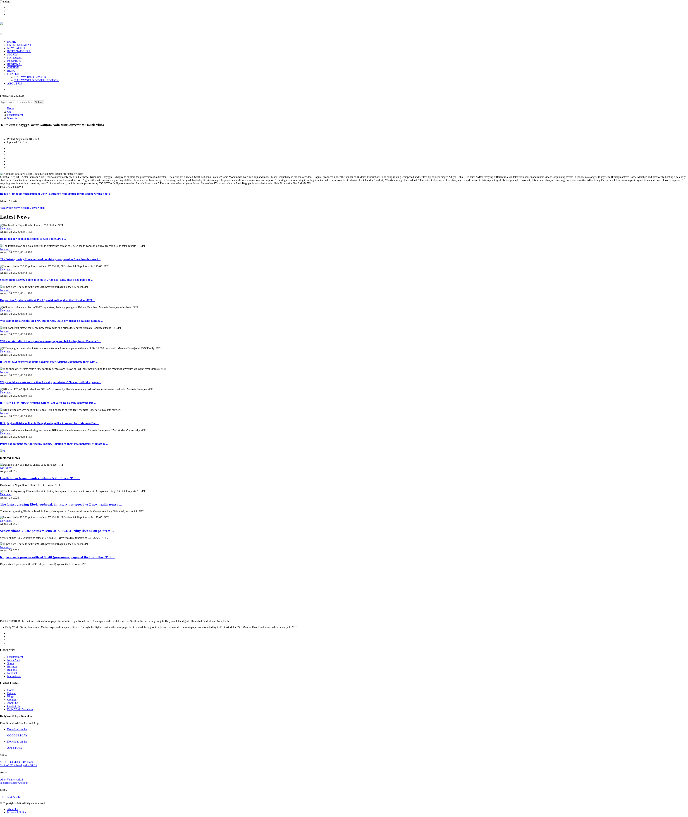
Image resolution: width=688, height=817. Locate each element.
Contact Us (13, 706)
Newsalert (5, 228)
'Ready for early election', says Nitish (22, 207)
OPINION (13, 67)
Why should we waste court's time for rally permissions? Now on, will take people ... (50, 382)
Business (12, 666)
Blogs (10, 696)
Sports (10, 663)
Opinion (11, 699)
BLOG (11, 70)
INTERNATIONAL (19, 51)
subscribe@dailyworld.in (14, 782)
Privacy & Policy (17, 812)
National (12, 673)
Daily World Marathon (20, 709)
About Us (12, 702)
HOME (11, 41)
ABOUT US (14, 83)
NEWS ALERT (16, 48)
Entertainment (15, 114)
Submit (39, 102)
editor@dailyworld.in (12, 779)
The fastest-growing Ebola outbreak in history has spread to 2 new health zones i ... (50, 259)
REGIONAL (14, 64)
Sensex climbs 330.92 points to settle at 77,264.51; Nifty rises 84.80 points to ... (46, 279)
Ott (9, 111)
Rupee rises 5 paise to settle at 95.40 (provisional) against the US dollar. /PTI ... (47, 300)
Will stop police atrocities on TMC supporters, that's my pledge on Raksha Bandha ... (51, 320)
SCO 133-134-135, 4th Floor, (17, 761)
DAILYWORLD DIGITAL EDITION (36, 80)
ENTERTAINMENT (19, 44)
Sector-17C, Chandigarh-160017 (18, 765)
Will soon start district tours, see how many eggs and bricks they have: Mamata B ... (50, 341)
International (14, 676)
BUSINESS (14, 60)
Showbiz (12, 118)
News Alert (13, 660)
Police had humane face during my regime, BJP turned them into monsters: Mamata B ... (54, 443)
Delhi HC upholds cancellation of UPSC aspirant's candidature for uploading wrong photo (55, 193)
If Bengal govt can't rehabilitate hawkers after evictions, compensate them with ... (49, 361)
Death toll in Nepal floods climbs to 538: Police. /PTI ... (33, 238)
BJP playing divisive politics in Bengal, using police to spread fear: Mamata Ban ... (49, 423)
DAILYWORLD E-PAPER (30, 77)
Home (10, 108)
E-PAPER (13, 73)
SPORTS (12, 54)
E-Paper (11, 693)
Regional (12, 669)
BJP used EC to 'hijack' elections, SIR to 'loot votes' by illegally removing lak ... (48, 402)
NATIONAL (14, 57)
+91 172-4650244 (10, 797)
